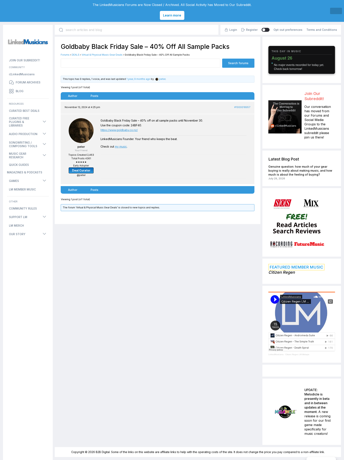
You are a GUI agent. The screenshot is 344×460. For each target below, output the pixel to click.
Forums (65, 54)
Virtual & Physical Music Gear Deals (102, 54)
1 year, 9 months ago (138, 78)
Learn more (172, 15)
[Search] (61, 29)
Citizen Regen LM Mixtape (297, 354)
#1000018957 (242, 107)
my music (121, 146)
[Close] (336, 11)
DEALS (75, 54)
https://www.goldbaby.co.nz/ (119, 130)
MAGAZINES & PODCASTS (24, 172)
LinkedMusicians (275, 354)
